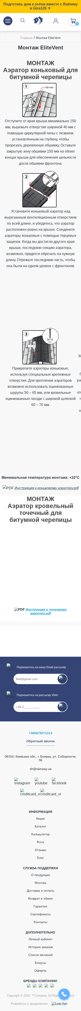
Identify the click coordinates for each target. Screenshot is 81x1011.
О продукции (40, 875)
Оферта (40, 970)
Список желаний (40, 955)
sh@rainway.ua (41, 769)
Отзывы (40, 850)
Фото (40, 842)
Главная (26, 38)
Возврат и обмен (40, 898)
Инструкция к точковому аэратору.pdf (46, 611)
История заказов (40, 947)
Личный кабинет (40, 939)
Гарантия (40, 906)
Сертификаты (40, 914)
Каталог (40, 826)
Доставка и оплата (40, 890)
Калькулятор (40, 834)
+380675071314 (40, 733)
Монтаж (40, 883)
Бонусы (40, 962)
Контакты (40, 922)
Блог (40, 858)
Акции (40, 818)
